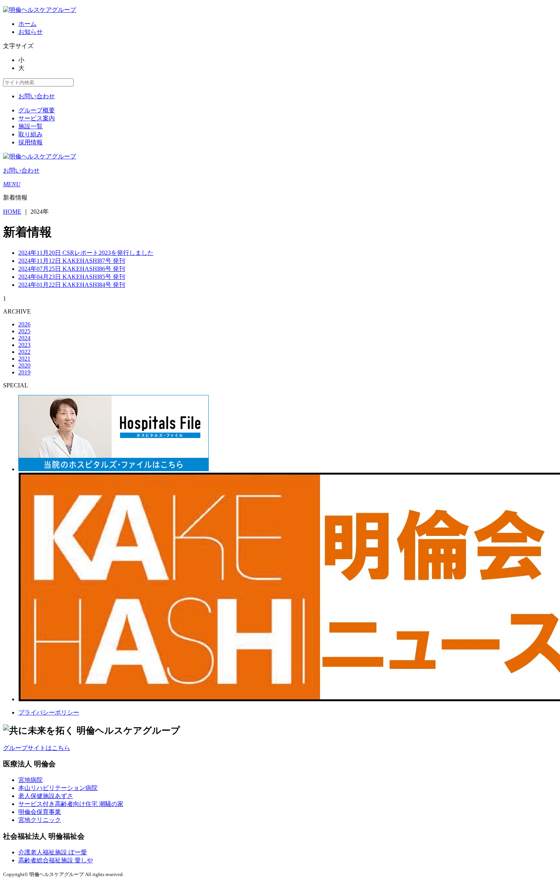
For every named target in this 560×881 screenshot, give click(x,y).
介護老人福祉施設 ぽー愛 (52, 852)
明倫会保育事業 (39, 812)
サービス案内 (36, 118)
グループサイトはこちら (36, 748)
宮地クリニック (39, 820)
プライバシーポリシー (48, 712)
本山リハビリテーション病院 (58, 788)
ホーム (27, 24)
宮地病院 (30, 780)
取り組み (30, 134)
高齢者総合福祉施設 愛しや (55, 860)
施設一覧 (30, 126)
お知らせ (30, 32)
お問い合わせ (36, 96)
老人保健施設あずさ (45, 796)
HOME (12, 211)
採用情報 (30, 142)
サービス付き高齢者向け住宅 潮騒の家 (70, 804)
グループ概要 (36, 110)
